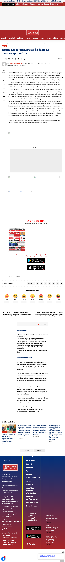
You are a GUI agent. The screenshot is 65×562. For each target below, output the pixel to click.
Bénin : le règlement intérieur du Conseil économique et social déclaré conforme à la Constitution (30, 347)
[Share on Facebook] (3, 58)
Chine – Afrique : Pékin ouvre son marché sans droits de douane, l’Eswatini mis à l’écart (37, 4)
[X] (30, 544)
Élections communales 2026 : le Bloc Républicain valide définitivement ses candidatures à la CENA (8, 439)
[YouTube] (33, 544)
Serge (18, 387)
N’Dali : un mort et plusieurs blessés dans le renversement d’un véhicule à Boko (30, 339)
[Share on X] (6, 58)
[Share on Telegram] (12, 58)
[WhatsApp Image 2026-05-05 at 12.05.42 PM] (16, 240)
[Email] (18, 58)
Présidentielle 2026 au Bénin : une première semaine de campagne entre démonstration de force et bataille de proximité (40, 429)
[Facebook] (27, 544)
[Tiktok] (36, 544)
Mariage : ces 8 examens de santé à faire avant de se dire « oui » (32, 335)
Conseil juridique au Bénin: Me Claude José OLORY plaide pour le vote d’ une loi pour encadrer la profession (32, 400)
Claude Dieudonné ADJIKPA (15, 63)
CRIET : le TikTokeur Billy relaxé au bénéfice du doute (32, 351)
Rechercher (43, 324)
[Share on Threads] (15, 58)
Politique (4, 46)
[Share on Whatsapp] (9, 58)
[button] (61, 4)
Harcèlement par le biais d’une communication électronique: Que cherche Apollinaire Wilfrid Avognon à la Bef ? (30, 409)
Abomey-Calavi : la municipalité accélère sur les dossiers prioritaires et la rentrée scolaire (32, 342)
